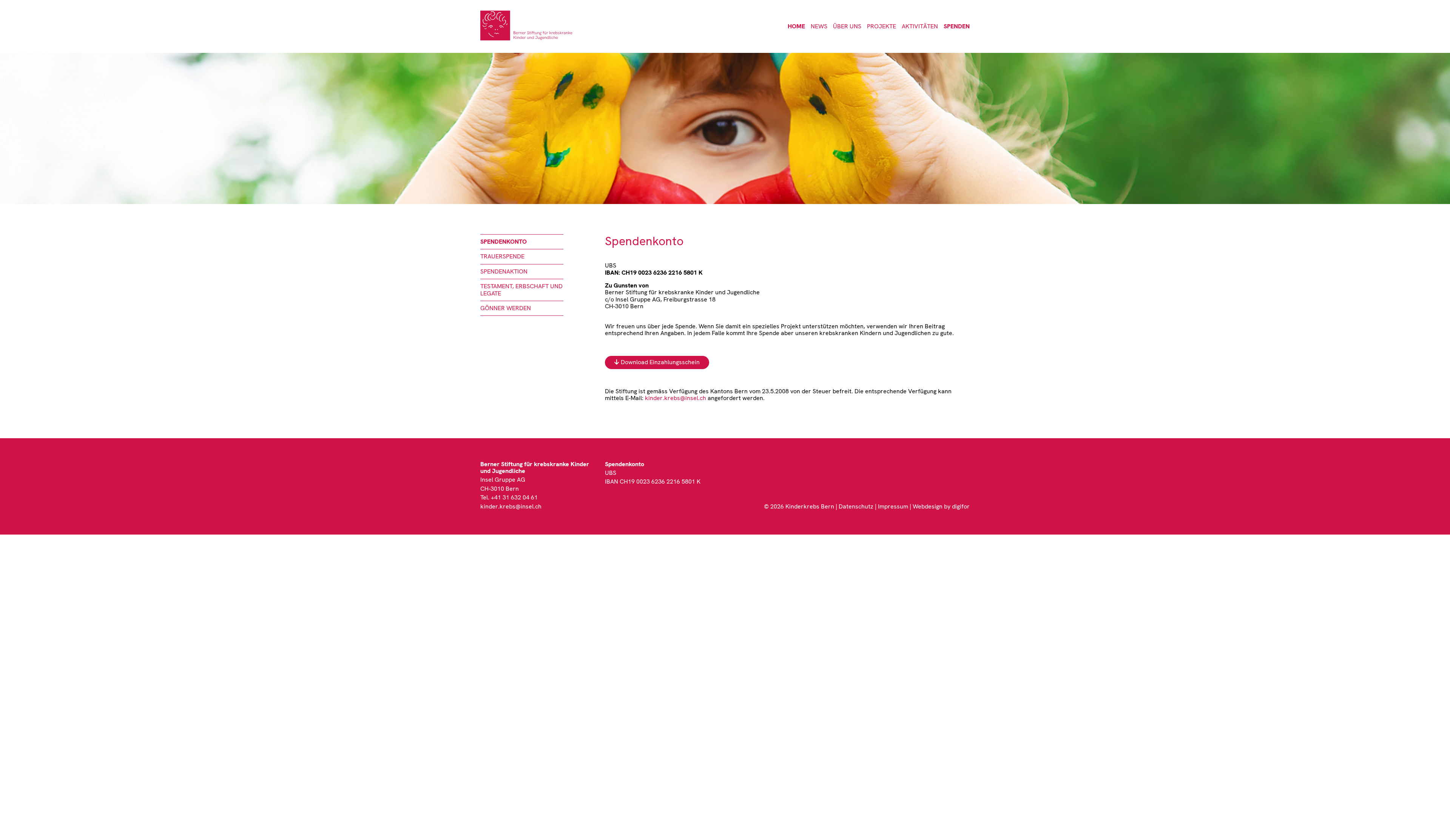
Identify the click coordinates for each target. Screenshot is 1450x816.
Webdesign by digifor (941, 506)
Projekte (881, 26)
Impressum (893, 506)
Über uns (847, 26)
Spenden (957, 26)
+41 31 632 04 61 (514, 497)
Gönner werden (505, 308)
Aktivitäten (920, 26)
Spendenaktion (504, 271)
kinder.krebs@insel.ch (675, 398)
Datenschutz (856, 506)
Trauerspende (502, 256)
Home (796, 26)
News (819, 26)
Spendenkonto (503, 242)
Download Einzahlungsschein (660, 362)
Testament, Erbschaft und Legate (521, 289)
